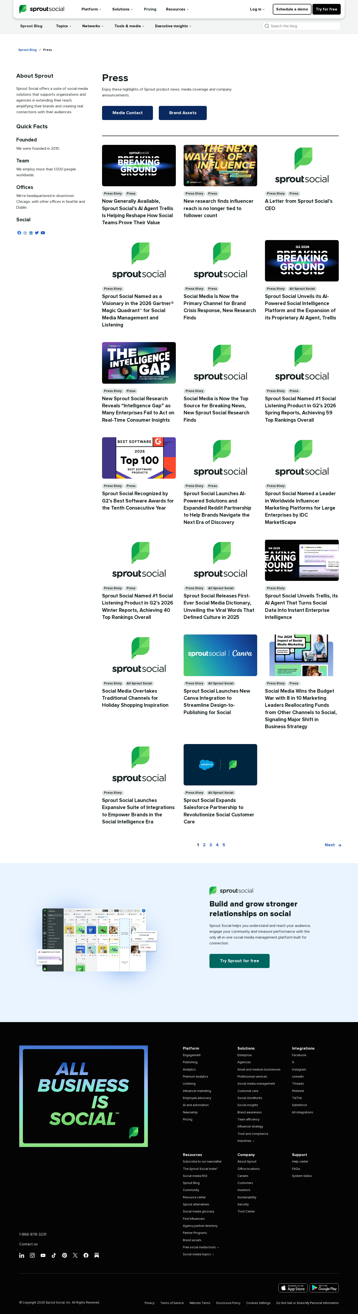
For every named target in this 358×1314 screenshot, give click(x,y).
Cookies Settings (258, 1303)
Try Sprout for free (239, 961)
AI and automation (196, 1105)
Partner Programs (195, 1233)
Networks (91, 26)
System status (302, 1176)
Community (191, 1190)
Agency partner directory (200, 1226)
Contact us (28, 1244)
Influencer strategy (250, 1126)
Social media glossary (198, 1211)
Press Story (113, 193)
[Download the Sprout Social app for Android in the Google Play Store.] (324, 1287)
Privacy (149, 1303)
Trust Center (246, 1211)
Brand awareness (249, 1112)
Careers (242, 1176)
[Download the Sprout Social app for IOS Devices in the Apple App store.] (293, 1287)
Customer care (247, 1091)
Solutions (121, 9)
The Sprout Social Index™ (200, 1169)
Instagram (299, 1069)
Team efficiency (248, 1119)
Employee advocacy (197, 1098)
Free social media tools (199, 1247)
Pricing (150, 9)
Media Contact (128, 113)
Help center (300, 1161)
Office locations (248, 1169)
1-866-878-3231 (32, 1234)
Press (131, 193)
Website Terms (199, 1303)
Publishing (190, 1062)
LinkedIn (298, 1076)
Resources (175, 9)
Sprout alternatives (196, 1204)
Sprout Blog (31, 26)
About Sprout (246, 1161)
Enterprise (244, 1055)
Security (243, 1204)
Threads (298, 1083)
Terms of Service (172, 1303)
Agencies (244, 1062)
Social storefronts (249, 1098)
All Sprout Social (302, 288)
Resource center (194, 1197)
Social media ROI (195, 1176)
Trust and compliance (252, 1134)
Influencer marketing (197, 1091)
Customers (245, 1183)
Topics (62, 26)
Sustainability (246, 1197)
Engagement (192, 1055)
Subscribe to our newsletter (202, 1161)
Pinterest (298, 1091)
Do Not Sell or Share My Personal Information (307, 1303)
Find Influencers (194, 1219)
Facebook (299, 1055)
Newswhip (190, 1112)
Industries (244, 1141)
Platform (90, 9)
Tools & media (127, 26)
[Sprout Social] (41, 9)
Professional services (252, 1076)
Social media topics (197, 1254)
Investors (243, 1190)
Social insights (247, 1105)
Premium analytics (195, 1076)
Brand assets (192, 1240)
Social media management (256, 1083)
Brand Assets (183, 113)
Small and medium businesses (259, 1069)
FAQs (296, 1169)
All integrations (302, 1112)
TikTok (297, 1098)
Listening (189, 1083)
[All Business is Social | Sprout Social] (83, 1096)
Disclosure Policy (228, 1303)
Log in (255, 9)
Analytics (189, 1069)
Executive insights (171, 26)
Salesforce (299, 1105)
